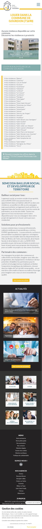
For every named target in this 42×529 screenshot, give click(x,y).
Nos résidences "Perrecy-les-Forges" (17, 113)
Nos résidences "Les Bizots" (14, 95)
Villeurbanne (21, 493)
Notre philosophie (21, 441)
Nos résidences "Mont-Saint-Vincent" (18, 103)
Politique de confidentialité (21, 455)
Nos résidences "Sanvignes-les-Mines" (18, 144)
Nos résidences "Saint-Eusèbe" (15, 122)
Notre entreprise (21, 438)
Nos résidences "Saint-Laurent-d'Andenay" (19, 128)
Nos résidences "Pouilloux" (14, 117)
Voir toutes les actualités (21, 366)
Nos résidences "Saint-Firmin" (15, 124)
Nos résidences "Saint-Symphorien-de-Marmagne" (17, 139)
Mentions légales (21, 448)
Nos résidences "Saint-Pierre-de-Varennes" (19, 132)
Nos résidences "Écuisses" (14, 84)
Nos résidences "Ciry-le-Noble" (16, 82)
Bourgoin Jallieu (21, 478)
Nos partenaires (21, 443)
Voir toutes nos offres (21, 280)
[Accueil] (6, 6)
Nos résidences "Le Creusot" (15, 93)
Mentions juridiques (21, 453)
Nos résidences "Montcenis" (15, 107)
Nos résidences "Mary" (13, 101)
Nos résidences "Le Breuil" (14, 91)
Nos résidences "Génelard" (14, 89)
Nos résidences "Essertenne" (15, 87)
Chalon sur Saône (21, 481)
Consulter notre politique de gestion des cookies (15, 520)
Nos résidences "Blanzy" (13, 78)
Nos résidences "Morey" (13, 111)
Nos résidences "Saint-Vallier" (15, 142)
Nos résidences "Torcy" (13, 146)
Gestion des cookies (21, 450)
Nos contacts (21, 445)
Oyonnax (21, 483)
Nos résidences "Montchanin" (15, 109)
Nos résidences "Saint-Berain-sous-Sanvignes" (21, 119)
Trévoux (21, 491)
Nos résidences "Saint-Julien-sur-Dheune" (19, 126)
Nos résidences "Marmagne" (15, 99)
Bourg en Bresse (21, 476)
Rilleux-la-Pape (21, 486)
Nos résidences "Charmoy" (14, 80)
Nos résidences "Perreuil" (14, 115)
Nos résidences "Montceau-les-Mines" (18, 105)
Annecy (21, 473)
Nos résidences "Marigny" (14, 97)
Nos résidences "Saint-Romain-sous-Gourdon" (20, 134)
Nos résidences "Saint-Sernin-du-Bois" (18, 136)
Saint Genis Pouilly (21, 488)
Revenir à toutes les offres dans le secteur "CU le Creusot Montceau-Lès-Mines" (20, 156)
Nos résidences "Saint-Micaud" (15, 130)
